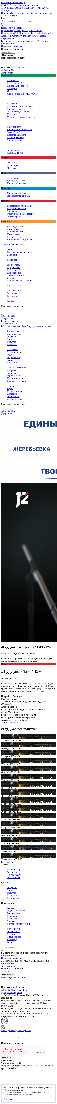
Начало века (13, 234)
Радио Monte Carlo (40, 33)
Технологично (14, 150)
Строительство (14, 352)
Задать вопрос (8, 966)
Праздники (12, 362)
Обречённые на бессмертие (20, 213)
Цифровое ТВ (14, 272)
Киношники (13, 229)
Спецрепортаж (14, 140)
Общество (12, 336)
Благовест (12, 103)
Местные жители (15, 152)
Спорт (10, 339)
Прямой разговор (15, 137)
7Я (8, 91)
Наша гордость (14, 127)
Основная (12, 293)
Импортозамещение (17, 381)
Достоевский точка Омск (19, 206)
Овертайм (12, 162)
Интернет (12, 278)
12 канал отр (13, 296)
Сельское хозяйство (16, 367)
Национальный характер (19, 239)
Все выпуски (7, 862)
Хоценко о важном (16, 193)
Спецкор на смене (16, 211)
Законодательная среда (18, 196)
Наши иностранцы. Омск (19, 129)
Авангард (6, 15)
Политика (12, 344)
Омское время (14, 216)
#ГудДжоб (12, 168)
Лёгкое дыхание (15, 226)
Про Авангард (14, 285)
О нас (23, 35)
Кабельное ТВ (14, 270)
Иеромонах (12, 114)
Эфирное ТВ (13, 267)
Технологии (13, 396)
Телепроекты (21, 13)
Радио (14, 15)
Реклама (15, 35)
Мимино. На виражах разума (21, 117)
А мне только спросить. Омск (22, 93)
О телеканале (13, 877)
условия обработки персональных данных (26, 1093)
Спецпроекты (45, 13)
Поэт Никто (13, 80)
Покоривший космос (17, 86)
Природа (11, 370)
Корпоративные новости (19, 252)
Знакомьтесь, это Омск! (18, 111)
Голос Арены (13, 165)
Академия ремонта (16, 208)
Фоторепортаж (14, 399)
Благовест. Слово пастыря (20, 106)
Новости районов (16, 378)
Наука (10, 388)
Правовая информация (18, 924)
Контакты (31, 35)
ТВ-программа (14, 875)
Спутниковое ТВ (15, 275)
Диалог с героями (16, 109)
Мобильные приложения (19, 280)
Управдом (12, 88)
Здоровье (11, 360)
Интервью (12, 394)
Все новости (13, 898)
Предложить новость (11, 28)
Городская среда (15, 375)
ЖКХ (9, 355)
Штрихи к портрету (17, 237)
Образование (13, 357)
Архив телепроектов (11, 244)
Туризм (10, 386)
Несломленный (14, 83)
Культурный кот (15, 231)
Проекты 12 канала (16, 135)
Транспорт (12, 373)
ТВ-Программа (23, 33)
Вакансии (12, 255)
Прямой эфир (8, 13)
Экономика (12, 349)
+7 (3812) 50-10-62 (10, 722)
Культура (11, 342)
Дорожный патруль (16, 183)
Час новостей (35, 30)
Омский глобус (14, 132)
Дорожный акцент (16, 180)
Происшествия (14, 391)
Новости (33, 13)
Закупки (11, 921)
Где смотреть (13, 265)
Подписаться (8, 55)
